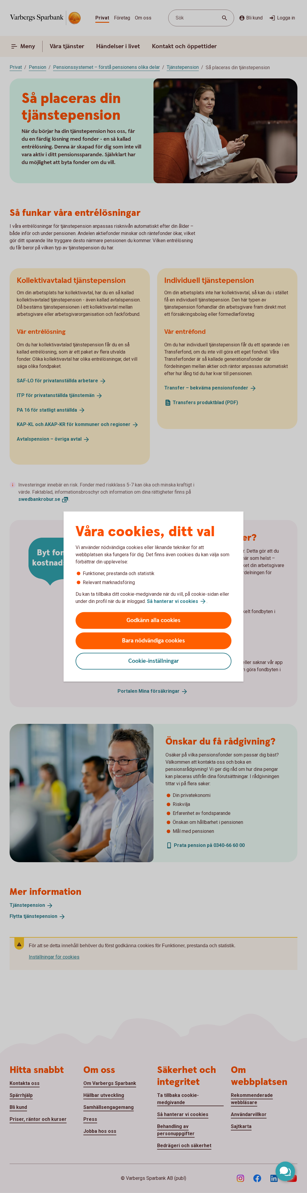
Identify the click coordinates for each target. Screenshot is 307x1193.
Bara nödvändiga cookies (153, 641)
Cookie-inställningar (153, 661)
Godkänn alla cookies (153, 620)
